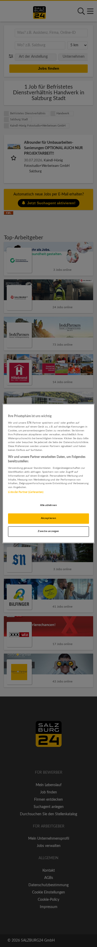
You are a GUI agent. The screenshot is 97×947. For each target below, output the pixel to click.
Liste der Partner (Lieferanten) (25, 492)
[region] (48, 473)
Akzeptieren (48, 518)
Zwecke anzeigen (48, 531)
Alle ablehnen (48, 505)
